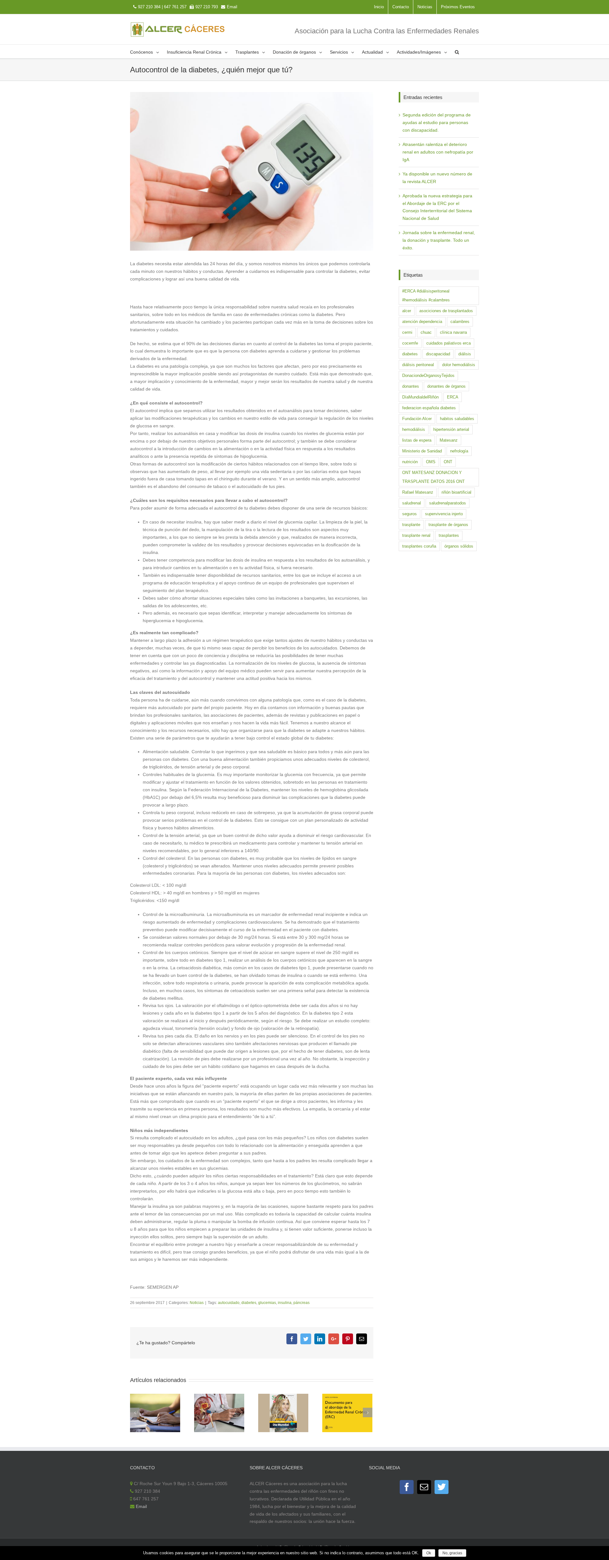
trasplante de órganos (448, 524)
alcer (406, 310)
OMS (430, 461)
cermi (407, 332)
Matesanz (449, 440)
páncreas (301, 1302)
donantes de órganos (446, 386)
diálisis (464, 354)
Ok (428, 1553)
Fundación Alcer (417, 418)
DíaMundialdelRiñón (420, 397)
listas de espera (416, 440)
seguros (409, 513)
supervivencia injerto (444, 513)
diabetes (248, 1302)
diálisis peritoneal (418, 364)
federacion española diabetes (429, 407)
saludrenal (411, 503)
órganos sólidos (458, 546)
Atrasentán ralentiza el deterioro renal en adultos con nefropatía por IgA (438, 152)
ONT (448, 461)
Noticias (197, 1302)
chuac (426, 332)
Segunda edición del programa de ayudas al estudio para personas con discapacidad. (437, 122)
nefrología (459, 451)
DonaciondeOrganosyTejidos (428, 375)
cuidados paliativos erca (448, 343)
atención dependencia (422, 321)
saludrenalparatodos (447, 503)
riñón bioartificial (456, 492)
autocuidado (228, 1302)
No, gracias (452, 1553)
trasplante (411, 524)
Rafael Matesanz (417, 492)
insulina (284, 1302)
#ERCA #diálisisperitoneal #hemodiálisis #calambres (426, 295)
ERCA (452, 397)
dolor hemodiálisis (458, 364)
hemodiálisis (413, 429)
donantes (410, 386)
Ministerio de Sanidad (422, 451)
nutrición (410, 461)
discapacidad (438, 354)
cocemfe (410, 343)
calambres (459, 321)
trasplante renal (416, 535)
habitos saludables (457, 418)
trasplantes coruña (419, 546)
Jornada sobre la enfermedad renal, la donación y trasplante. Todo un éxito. (439, 240)
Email (232, 6)
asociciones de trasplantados (446, 310)
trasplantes (449, 535)
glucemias (267, 1302)
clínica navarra (453, 332)
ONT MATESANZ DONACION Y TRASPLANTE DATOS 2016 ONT (433, 477)
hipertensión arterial (451, 429)
